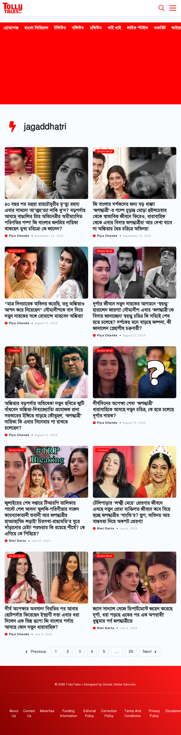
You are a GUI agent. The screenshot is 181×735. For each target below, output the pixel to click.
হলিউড (96, 27)
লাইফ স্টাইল (137, 27)
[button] (161, 8)
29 (131, 651)
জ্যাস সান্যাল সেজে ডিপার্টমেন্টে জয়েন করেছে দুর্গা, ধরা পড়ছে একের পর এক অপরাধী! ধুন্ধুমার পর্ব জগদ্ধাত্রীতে (133, 615)
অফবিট (160, 27)
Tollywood (14, 151)
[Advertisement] (90, 69)
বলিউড (78, 27)
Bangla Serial (104, 151)
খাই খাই (114, 27)
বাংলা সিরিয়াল (36, 27)
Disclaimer (173, 711)
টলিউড (60, 27)
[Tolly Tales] (12, 8)
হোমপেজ (11, 27)
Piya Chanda (19, 235)
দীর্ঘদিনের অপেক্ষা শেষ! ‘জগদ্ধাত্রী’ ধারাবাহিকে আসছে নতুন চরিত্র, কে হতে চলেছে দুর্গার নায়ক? (133, 410)
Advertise (47, 711)
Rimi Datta (17, 540)
